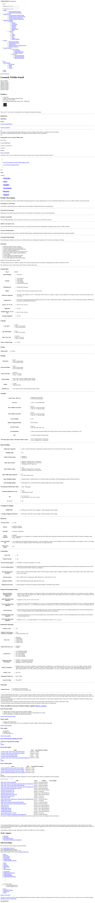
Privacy (5, 888)
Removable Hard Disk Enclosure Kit (9, 794)
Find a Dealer (6, 858)
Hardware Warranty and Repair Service (17, 45)
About (4, 863)
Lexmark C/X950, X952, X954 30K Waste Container (12, 753)
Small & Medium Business (15, 11)
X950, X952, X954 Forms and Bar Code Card (11, 788)
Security (13, 35)
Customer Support (7, 859)
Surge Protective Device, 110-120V (8, 812)
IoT (12, 32)
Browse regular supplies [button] (6, 763)
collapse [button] (2, 744)
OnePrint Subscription (14, 41)
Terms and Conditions (8, 890)
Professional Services (13, 46)
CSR (4, 868)
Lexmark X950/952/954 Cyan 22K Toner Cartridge (12, 767)
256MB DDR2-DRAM (6, 808)
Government (14, 24)
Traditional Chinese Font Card (7, 789)
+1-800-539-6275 (6, 848)
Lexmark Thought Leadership (9, 860)
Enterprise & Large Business (15, 12)
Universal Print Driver (19, 56)
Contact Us (5, 865)
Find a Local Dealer (5, 152)
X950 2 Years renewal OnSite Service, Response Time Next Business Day (17, 783)
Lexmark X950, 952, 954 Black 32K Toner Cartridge (12, 769)
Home (4, 70)
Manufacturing (15, 29)
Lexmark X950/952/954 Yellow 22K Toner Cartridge (12, 771)
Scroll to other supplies (6, 735)
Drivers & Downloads (19, 55)
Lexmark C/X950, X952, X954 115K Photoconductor (13, 751)
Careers (5, 864)
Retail (13, 30)
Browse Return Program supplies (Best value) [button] (11, 738)
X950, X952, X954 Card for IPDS (8, 782)
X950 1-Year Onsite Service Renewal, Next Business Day (13, 814)
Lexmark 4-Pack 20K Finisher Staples (9, 754)
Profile (10, 65)
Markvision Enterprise (19, 58)
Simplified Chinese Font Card (7, 793)
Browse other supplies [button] (6, 747)
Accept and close (4, 901)
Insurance (14, 26)
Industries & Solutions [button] (8, 20)
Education (14, 27)
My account (11, 64)
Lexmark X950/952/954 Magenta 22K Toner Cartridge (13, 772)
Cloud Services (12, 44)
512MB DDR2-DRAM (6, 809)
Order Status (6, 837)
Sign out (11, 68)
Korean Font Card (5, 806)
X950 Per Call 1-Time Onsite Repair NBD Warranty (12, 802)
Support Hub (17, 50)
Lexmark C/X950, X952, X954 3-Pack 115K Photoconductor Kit (15, 757)
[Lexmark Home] (12, 1)
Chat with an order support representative (12, 839)
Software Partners (15, 39)
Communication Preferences (9, 876)
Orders (10, 66)
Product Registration (18, 51)
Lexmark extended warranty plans (16, 19)
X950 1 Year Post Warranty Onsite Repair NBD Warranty (13, 803)
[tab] (48, 178)
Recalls (5, 892)
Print (13, 36)
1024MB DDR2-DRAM (6, 811)
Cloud (13, 34)
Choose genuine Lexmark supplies (16, 15)
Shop (4, 61)
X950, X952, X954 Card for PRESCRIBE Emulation (12, 785)
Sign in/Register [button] (6, 62)
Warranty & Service (18, 53)
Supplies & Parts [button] (7, 14)
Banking (13, 22)
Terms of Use (6, 891)
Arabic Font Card (4, 805)
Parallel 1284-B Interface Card (7, 796)
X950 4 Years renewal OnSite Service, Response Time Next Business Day (17, 799)
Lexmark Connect (7, 874)
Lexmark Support (22, 851)
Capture (13, 38)
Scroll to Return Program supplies (8, 716)
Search (4, 6)
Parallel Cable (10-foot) (6, 800)
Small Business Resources (9, 872)
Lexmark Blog (6, 871)
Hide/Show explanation (40, 706)
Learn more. (49, 723)
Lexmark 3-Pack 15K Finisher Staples (9, 756)
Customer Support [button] (7, 48)
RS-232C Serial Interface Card (7, 791)
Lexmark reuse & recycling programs (17, 16)
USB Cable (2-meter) (5, 797)
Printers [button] (5, 10)
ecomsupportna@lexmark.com (10, 849)
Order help (5, 836)
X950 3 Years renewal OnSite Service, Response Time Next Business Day (17, 786)
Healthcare (14, 25)
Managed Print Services (14, 43)
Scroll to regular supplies (6, 725)
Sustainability (6, 866)
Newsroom (5, 855)
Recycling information (8, 838)
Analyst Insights (6, 869)
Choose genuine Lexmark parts (16, 17)
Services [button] (5, 40)
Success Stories (6, 856)
